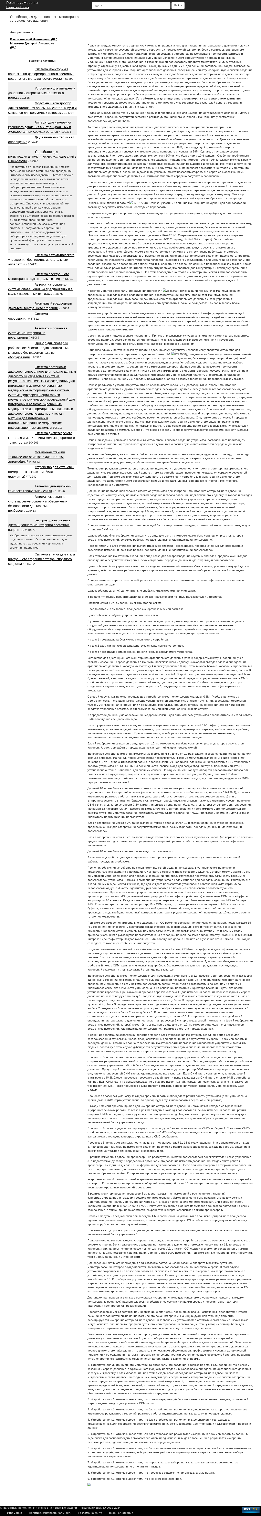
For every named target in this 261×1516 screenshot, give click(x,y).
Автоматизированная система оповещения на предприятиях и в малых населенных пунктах (40, 289)
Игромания (14, 1512)
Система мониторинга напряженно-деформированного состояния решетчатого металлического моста (41, 73)
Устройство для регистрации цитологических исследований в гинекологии (42, 156)
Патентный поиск (17, 7)
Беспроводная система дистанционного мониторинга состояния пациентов (39, 525)
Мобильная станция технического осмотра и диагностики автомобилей (36, 456)
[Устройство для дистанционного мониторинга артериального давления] (89, 1485)
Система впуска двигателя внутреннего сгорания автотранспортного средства (41, 559)
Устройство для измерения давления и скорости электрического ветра (41, 93)
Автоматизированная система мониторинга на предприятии (37, 333)
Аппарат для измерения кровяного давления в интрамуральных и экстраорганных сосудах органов (39, 127)
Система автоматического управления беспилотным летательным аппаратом (41, 259)
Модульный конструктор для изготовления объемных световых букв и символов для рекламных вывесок (42, 108)
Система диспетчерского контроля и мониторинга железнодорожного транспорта (41, 437)
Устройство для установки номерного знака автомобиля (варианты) (41, 471)
